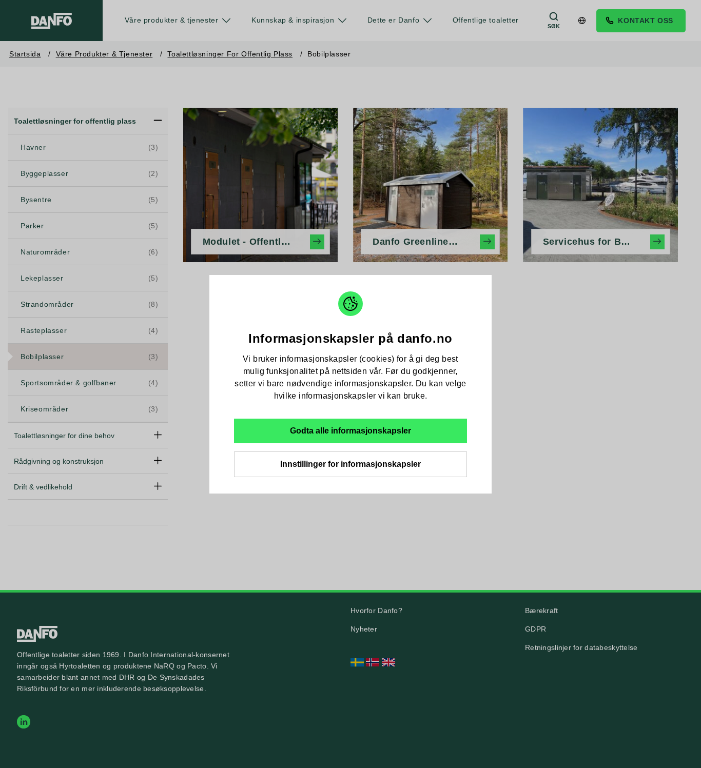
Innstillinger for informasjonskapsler (350, 464)
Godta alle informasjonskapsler (350, 430)
